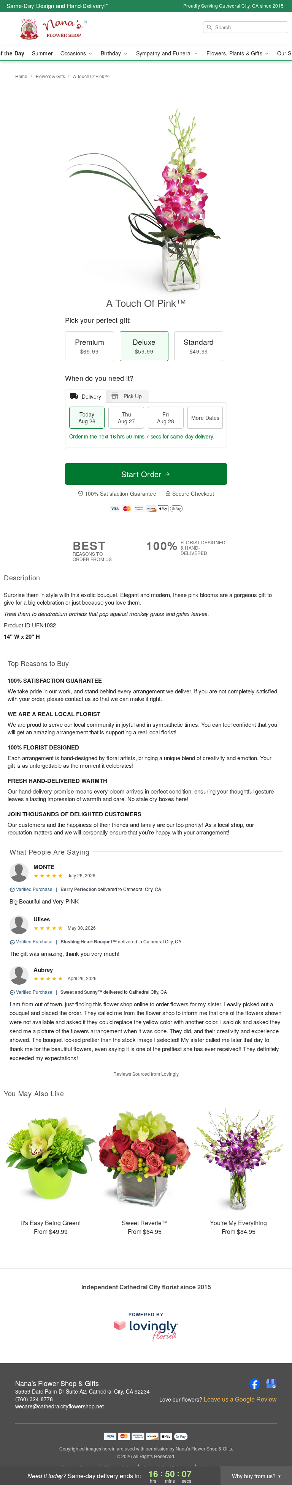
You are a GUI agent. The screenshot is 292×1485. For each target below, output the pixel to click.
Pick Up (133, 396)
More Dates (205, 417)
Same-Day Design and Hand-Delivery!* (57, 5)
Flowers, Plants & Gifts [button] (234, 53)
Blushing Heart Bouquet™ (88, 941)
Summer (42, 53)
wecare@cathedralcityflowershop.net (59, 1406)
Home (21, 76)
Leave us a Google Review (240, 1399)
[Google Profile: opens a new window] (271, 1383)
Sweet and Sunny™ (81, 991)
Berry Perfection (78, 889)
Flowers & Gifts (50, 76)
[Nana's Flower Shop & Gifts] (50, 29)
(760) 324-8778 (34, 1399)
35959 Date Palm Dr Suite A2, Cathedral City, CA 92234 (82, 1391)
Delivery (91, 396)
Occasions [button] (73, 53)
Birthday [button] (111, 53)
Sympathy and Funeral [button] (165, 53)
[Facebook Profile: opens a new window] (254, 1383)
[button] (272, 1452)
